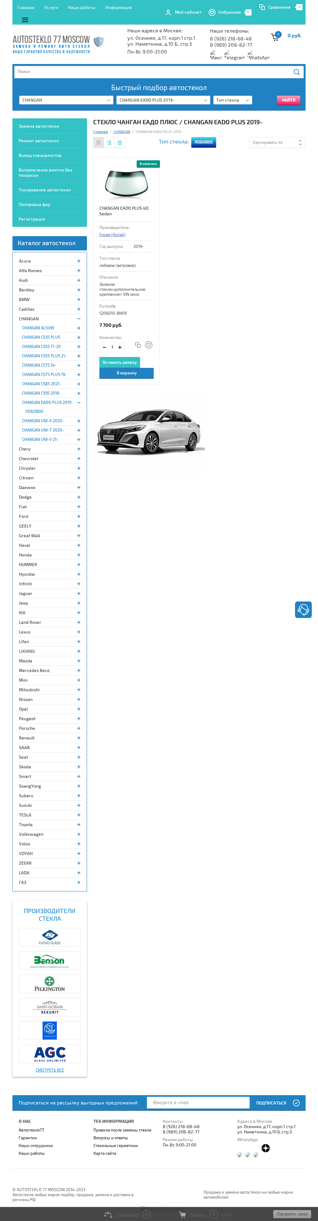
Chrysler (27, 468)
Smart (25, 776)
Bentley (26, 290)
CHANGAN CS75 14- (39, 365)
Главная (25, 7)
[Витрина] (98, 142)
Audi (23, 280)
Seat (23, 757)
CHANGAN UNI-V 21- (40, 439)
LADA (24, 873)
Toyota (26, 824)
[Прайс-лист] (119, 142)
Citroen (26, 478)
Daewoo (27, 487)
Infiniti (25, 584)
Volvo (24, 844)
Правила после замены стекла (122, 1130)
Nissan (26, 699)
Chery (24, 449)
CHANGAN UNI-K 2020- (43, 420)
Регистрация (32, 219)
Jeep (23, 603)
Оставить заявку (119, 362)
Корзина (197, 1214)
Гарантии (28, 1138)
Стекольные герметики (115, 1145)
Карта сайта (104, 1153)
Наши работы (81, 7)
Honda (25, 555)
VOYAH (26, 853)
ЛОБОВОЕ (34, 411)
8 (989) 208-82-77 (231, 45)
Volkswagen (31, 834)
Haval (24, 545)
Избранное (234, 12)
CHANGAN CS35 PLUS (41, 337)
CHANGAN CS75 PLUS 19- (44, 374)
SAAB (24, 747)
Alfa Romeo (30, 270)
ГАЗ (22, 882)
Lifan (24, 641)
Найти (297, 72)
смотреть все (50, 1070)
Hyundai (27, 574)
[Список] (109, 142)
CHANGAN (29, 319)
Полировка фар (34, 204)
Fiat (23, 507)
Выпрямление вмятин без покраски (45, 172)
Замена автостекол (39, 126)
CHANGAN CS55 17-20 (41, 346)
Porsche (27, 728)
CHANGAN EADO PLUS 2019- (47, 402)
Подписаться (271, 1103)
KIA (22, 612)
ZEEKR (25, 863)
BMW (24, 299)
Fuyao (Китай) (112, 234)
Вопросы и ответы (110, 1138)
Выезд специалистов (40, 155)
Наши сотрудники (36, 1145)
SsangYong (30, 786)
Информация (118, 7)
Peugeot (27, 718)
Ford (23, 516)
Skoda (25, 767)
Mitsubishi (29, 690)
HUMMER (28, 564)
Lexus (24, 632)
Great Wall (29, 535)
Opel (23, 709)
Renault (26, 738)
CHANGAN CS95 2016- (41, 393)
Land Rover (30, 622)
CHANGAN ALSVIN (38, 328)
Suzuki (25, 805)
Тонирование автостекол (45, 190)
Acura (25, 261)
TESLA (25, 815)
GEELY (25, 526)
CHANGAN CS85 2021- (41, 384)
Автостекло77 (31, 1130)
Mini (23, 680)
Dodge (25, 497)
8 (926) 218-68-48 (231, 39)
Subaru (26, 795)
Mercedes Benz (34, 670)
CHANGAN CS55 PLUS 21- (44, 356)
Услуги (51, 7)
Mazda (25, 661)
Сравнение (279, 7)
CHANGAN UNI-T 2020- (43, 430)
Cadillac (27, 309)
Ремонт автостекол (39, 141)
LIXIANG (27, 651)
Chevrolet (28, 458)
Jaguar (25, 593)
